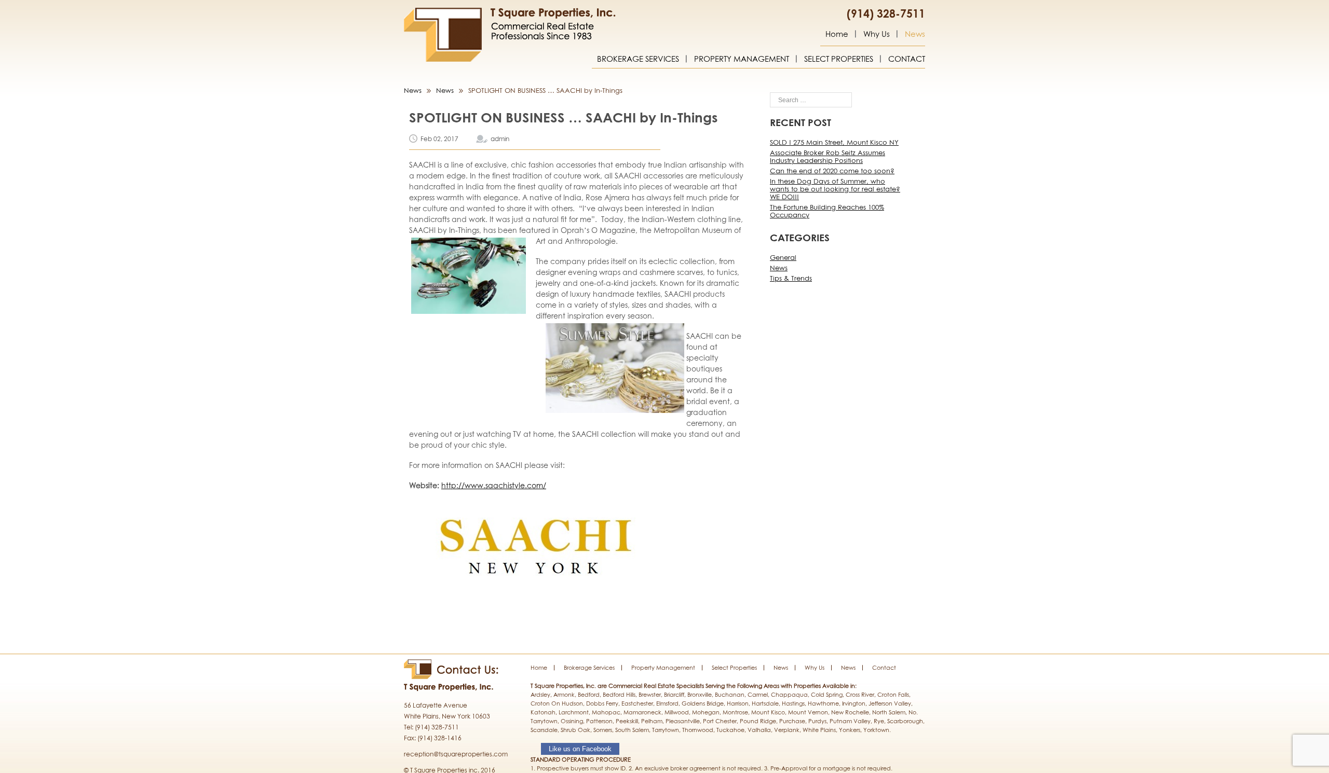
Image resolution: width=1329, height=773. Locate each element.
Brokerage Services (638, 59)
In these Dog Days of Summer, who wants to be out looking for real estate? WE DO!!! (835, 189)
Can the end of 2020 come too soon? (832, 171)
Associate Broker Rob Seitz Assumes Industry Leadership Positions (827, 156)
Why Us (876, 34)
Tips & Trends (791, 278)
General (783, 257)
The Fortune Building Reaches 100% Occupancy (827, 211)
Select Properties (838, 59)
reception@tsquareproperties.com (456, 754)
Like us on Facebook (580, 749)
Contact (906, 59)
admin (500, 139)
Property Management (741, 59)
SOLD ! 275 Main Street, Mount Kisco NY (834, 142)
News (915, 34)
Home (836, 34)
